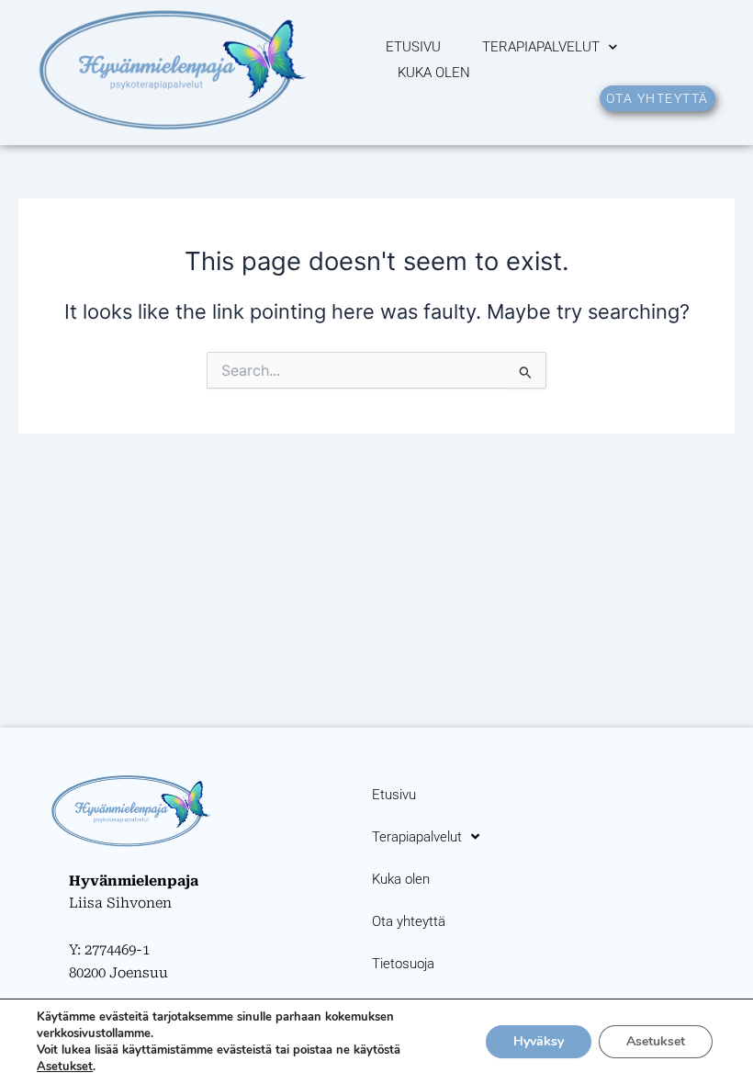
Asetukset (65, 1066)
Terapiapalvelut (541, 47)
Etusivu (413, 47)
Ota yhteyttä (408, 921)
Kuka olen (434, 72)
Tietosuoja (403, 963)
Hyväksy (538, 1041)
